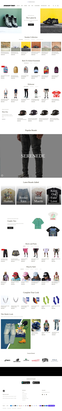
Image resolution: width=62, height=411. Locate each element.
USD (7, 405)
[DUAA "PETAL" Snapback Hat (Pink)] (26, 276)
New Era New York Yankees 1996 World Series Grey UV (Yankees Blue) (32, 119)
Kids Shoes (33, 39)
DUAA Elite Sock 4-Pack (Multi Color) (35, 306)
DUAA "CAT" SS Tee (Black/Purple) (4, 282)
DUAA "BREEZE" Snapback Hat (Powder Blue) (35, 282)
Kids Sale (36, 86)
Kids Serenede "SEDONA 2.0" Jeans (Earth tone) (35, 100)
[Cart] (58, 6)
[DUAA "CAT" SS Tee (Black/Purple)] (5, 276)
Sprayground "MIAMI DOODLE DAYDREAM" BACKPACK (45, 76)
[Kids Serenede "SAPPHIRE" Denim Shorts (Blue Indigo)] (5, 93)
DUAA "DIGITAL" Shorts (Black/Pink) (35, 259)
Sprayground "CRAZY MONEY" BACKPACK (55, 76)
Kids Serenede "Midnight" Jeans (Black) (25, 100)
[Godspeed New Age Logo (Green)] (46, 300)
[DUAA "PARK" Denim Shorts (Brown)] (56, 253)
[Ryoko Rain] (23, 195)
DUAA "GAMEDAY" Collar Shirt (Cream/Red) (55, 282)
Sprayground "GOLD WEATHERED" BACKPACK (15, 76)
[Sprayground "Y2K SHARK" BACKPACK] (5, 70)
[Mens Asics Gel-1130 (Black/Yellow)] (26, 46)
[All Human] (8, 195)
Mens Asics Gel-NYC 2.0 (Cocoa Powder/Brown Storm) (5, 53)
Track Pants (37, 246)
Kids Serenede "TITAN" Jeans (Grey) (45, 100)
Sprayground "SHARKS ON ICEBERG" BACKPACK (35, 76)
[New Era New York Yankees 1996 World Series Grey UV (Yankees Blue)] (33, 112)
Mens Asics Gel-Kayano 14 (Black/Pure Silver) (35, 53)
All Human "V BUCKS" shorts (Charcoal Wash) (15, 259)
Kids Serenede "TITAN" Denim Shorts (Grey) (14, 100)
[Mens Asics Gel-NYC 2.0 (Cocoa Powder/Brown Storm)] (5, 46)
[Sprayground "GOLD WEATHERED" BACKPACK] (16, 70)
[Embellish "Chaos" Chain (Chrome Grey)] (5, 300)
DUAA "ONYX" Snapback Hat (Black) (45, 282)
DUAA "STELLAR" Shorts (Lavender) (45, 259)
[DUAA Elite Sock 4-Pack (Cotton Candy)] (26, 300)
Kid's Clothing (26, 86)
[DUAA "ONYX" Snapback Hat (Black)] (46, 276)
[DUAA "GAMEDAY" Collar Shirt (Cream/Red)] (56, 276)
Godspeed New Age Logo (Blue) (56, 306)
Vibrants (36, 269)
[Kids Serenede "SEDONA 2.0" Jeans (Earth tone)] (36, 93)
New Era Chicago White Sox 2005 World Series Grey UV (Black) (43, 119)
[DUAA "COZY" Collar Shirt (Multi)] (46, 325)
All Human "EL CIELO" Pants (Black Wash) (4, 259)
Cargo (32, 246)
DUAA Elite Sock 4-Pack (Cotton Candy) (25, 306)
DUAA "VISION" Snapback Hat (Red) (15, 282)
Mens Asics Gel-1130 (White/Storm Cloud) (14, 53)
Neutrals (27, 269)
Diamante (22, 269)
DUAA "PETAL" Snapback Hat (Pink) (25, 282)
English (4, 405)
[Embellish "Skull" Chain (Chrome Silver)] (16, 300)
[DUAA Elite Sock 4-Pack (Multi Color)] (36, 300)
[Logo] (9, 5)
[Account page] (56, 6)
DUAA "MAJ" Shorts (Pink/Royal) (24, 259)
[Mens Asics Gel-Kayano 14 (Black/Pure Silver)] (36, 46)
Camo (40, 269)
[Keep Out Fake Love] (54, 195)
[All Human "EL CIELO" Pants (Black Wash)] (5, 253)
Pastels (32, 269)
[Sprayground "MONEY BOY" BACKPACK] (26, 70)
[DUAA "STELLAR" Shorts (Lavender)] (46, 253)
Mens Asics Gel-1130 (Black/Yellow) (24, 53)
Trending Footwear (40, 39)
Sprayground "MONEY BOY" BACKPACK (25, 76)
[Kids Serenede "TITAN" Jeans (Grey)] (46, 93)
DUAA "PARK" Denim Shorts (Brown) (56, 259)
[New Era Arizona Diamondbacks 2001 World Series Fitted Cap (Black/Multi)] (22, 112)
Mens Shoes (21, 39)
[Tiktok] (44, 395)
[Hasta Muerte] (38, 195)
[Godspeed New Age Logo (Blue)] (56, 300)
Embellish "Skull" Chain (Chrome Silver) (15, 306)
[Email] (46, 395)
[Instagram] (42, 395)
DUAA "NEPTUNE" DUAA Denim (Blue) (55, 333)
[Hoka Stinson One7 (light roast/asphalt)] (56, 46)
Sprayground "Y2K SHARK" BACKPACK (5, 76)
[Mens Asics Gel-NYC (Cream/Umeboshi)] (46, 46)
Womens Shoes (27, 39)
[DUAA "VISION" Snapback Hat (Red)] (16, 276)
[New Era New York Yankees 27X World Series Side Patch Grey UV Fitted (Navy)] (36, 325)
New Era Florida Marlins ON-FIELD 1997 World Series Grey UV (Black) (54, 119)
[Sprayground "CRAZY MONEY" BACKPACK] (56, 70)
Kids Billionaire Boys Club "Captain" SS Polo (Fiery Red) (55, 100)
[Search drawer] (53, 6)
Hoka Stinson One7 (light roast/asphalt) (55, 53)
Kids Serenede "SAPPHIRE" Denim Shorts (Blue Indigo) (5, 100)
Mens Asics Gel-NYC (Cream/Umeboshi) (45, 53)
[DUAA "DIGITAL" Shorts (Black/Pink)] (36, 253)
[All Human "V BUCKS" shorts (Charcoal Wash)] (16, 253)
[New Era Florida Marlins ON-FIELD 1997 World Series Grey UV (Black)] (55, 112)
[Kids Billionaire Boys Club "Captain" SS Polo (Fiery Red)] (56, 93)
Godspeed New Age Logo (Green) (46, 306)
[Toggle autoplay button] (2, 175)
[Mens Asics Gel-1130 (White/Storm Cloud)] (16, 46)
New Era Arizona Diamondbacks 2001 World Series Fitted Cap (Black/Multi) (21, 119)
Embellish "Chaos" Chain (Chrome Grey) (5, 306)
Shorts (24, 246)
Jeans (28, 246)
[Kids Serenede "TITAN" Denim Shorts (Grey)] (16, 93)
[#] (31, 156)
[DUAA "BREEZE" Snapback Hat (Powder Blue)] (36, 276)
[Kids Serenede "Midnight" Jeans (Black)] (26, 93)
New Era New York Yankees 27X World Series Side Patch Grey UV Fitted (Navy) (35, 333)
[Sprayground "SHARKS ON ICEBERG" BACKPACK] (36, 70)
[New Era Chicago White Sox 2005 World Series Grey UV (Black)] (44, 112)
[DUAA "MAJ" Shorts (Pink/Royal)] (26, 253)
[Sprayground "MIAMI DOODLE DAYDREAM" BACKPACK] (46, 70)
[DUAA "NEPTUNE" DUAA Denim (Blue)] (56, 325)
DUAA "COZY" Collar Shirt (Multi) (46, 333)
